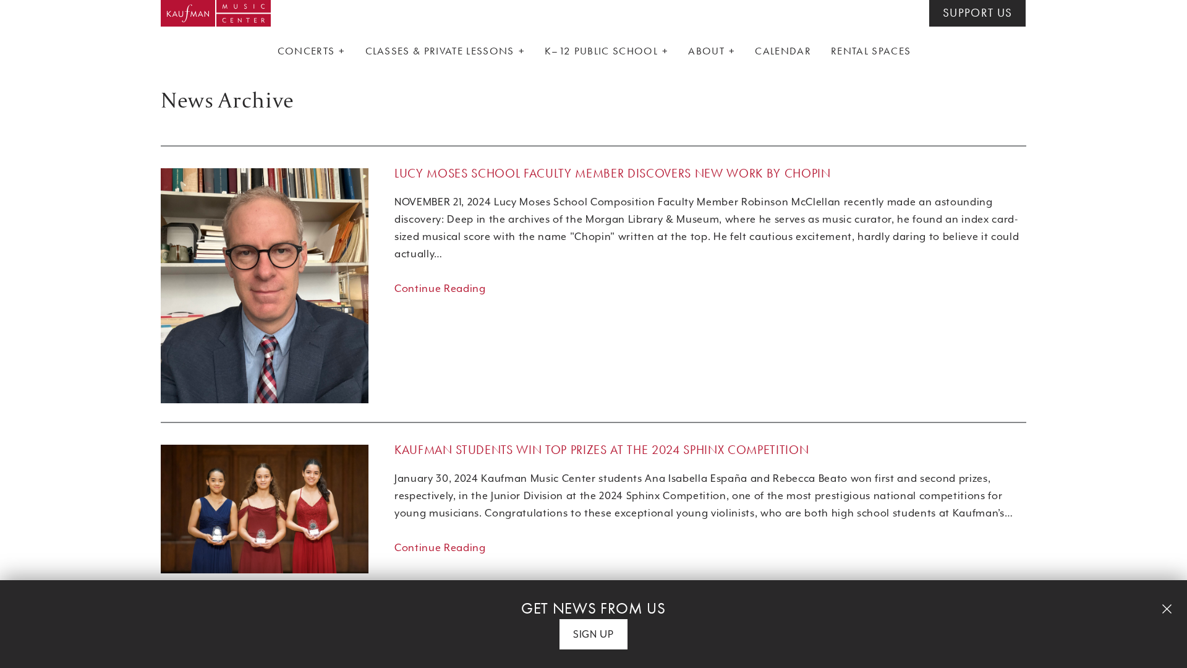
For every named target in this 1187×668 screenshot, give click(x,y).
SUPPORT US (977, 13)
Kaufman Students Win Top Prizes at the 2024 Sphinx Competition (601, 450)
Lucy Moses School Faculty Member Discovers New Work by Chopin (612, 173)
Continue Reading (440, 288)
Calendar (783, 51)
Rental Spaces (871, 51)
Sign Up (593, 634)
